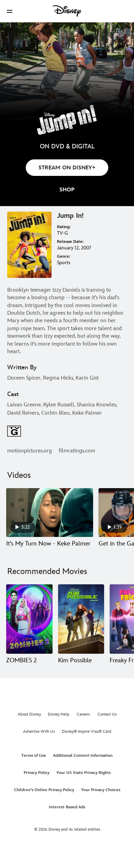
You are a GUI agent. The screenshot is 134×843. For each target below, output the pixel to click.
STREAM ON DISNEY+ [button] (67, 168)
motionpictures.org (29, 451)
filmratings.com (77, 451)
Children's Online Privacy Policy (44, 790)
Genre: (63, 256)
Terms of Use (33, 755)
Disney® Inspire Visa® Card (86, 731)
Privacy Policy (36, 772)
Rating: (63, 226)
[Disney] (67, 11)
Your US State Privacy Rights (83, 772)
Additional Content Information (83, 755)
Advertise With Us (39, 731)
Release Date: (70, 241)
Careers (83, 714)
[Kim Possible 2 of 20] (81, 619)
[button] (9, 11)
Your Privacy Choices (100, 790)
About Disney (29, 714)
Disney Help (58, 714)
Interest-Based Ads (67, 807)
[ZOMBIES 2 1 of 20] (29, 619)
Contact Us (107, 714)
